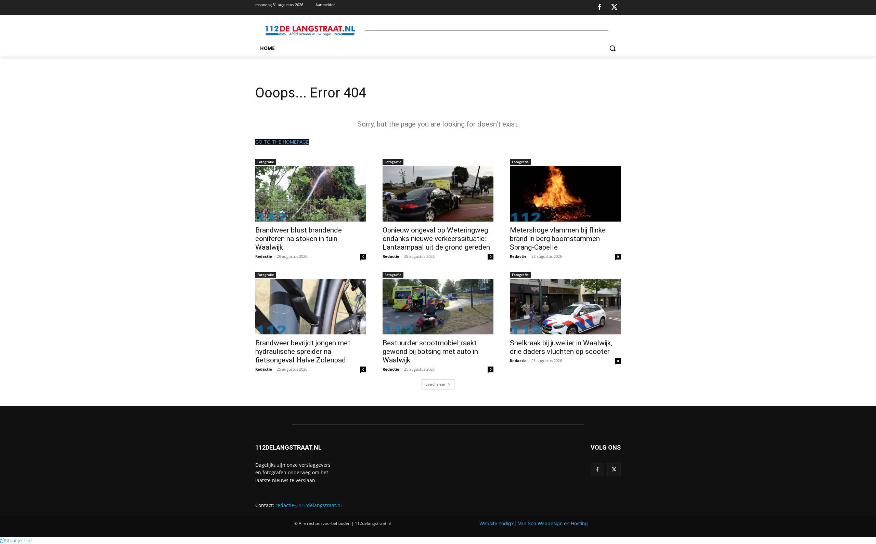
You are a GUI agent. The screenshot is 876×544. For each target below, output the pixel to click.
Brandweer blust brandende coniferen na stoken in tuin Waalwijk (298, 238)
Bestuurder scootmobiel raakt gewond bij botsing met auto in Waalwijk (430, 351)
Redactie (263, 256)
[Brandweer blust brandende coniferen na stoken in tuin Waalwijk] (310, 194)
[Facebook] (599, 7)
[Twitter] (614, 7)
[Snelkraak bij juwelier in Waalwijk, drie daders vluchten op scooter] (565, 306)
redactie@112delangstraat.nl (308, 505)
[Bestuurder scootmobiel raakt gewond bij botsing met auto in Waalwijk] (438, 306)
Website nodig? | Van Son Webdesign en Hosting (533, 523)
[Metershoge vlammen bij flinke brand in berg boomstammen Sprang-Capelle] (565, 194)
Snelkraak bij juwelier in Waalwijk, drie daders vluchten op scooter (561, 347)
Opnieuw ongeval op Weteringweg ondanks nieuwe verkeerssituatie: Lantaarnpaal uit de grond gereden (436, 238)
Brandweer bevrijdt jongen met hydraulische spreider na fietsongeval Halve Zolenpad (302, 351)
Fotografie (265, 161)
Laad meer (435, 384)
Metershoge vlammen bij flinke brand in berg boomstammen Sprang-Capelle (558, 238)
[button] (612, 48)
